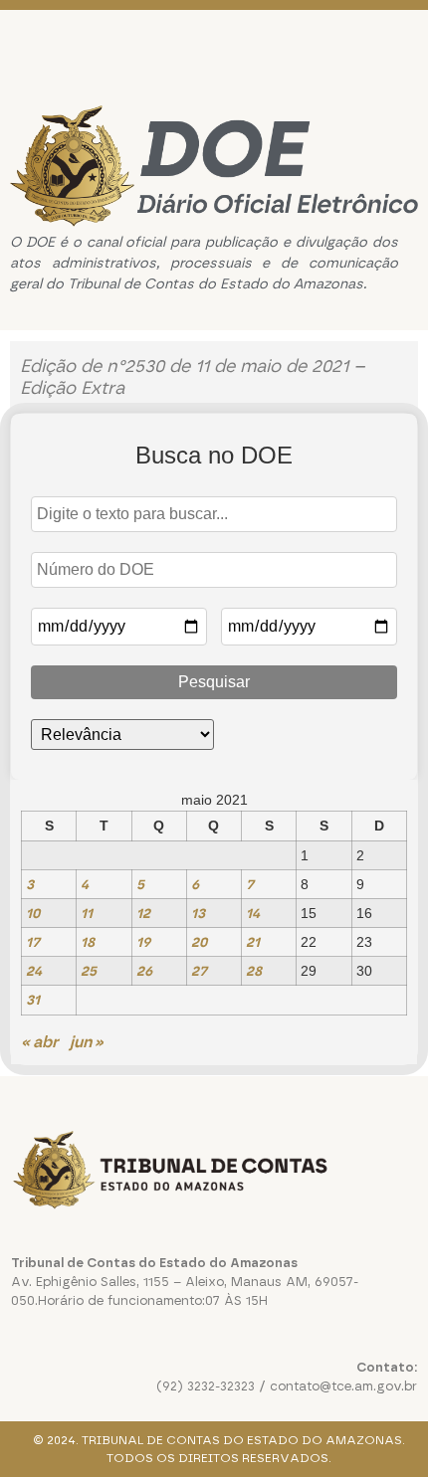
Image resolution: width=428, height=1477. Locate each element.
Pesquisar (214, 681)
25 (89, 971)
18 (88, 942)
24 (34, 971)
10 (33, 913)
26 (144, 971)
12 (143, 913)
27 (199, 971)
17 (33, 942)
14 (253, 913)
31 (33, 1000)
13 (198, 913)
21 (253, 942)
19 (143, 942)
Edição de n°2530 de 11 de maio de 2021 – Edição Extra (192, 377)
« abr (39, 1041)
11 (87, 913)
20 (199, 942)
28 (254, 971)
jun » (87, 1041)
